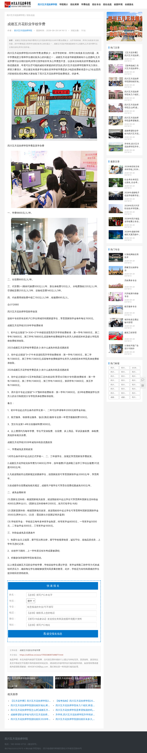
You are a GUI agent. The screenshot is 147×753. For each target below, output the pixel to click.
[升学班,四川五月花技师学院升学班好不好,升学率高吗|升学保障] (116, 144)
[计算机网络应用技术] (116, 255)
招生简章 (74, 4)
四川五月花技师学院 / (17, 15)
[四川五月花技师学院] (18, 2)
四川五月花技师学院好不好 (136, 372)
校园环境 (118, 4)
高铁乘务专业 (130, 280)
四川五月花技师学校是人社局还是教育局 (115, 389)
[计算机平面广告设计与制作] (116, 346)
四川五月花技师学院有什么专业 (136, 389)
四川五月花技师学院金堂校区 (125, 380)
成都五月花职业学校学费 (30, 650)
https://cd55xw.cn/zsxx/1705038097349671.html (41, 655)
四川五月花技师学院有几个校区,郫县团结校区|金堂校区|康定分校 (76, 705)
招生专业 (96, 4)
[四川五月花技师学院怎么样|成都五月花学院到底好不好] (116, 105)
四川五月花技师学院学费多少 (115, 372)
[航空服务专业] (116, 307)
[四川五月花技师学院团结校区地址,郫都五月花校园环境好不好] (116, 79)
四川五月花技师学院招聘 (136, 380)
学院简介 (63, 4)
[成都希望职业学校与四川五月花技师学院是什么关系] (116, 131)
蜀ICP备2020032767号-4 (15, 748)
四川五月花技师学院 (47, 4)
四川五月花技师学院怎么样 (125, 372)
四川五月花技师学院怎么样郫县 (115, 393)
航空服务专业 (130, 306)
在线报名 (129, 4)
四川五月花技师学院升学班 (136, 385)
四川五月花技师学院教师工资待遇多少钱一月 (125, 385)
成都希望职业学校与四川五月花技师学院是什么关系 (31, 714)
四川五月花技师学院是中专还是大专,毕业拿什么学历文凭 (115, 368)
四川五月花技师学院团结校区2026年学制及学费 (31, 719)
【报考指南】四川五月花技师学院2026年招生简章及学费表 (76, 700)
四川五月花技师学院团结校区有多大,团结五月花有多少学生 (76, 719)
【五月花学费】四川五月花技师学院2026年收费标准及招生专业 (31, 700)
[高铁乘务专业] (116, 281)
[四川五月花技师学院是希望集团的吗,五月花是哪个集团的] (116, 118)
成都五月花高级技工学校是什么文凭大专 (74, 678)
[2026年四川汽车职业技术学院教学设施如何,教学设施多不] (116, 206)
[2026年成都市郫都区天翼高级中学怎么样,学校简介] (116, 232)
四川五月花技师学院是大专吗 (136, 376)
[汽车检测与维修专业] (116, 294)
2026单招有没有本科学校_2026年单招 (132, 169)
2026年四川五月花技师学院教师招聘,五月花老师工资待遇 (136, 368)
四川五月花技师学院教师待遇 (115, 380)
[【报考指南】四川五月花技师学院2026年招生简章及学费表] (116, 66)
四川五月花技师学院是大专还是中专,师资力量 (125, 376)
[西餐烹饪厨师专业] (116, 268)
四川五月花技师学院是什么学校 (115, 376)
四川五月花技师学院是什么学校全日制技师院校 (136, 397)
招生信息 (107, 4)
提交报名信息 (54, 633)
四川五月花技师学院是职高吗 (125, 389)
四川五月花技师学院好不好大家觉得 (136, 393)
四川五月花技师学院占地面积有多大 (125, 368)
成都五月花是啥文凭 (115, 397)
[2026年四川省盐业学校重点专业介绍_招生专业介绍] (116, 219)
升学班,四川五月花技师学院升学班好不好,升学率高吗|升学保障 (76, 714)
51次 (83, 30)
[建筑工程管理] (116, 333)
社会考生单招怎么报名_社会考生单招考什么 (131, 182)
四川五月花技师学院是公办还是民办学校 (125, 393)
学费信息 (85, 4)
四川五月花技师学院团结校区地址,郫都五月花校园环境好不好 (31, 705)
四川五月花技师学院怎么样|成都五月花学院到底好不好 (31, 709)
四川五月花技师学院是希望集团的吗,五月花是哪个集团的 (76, 709)
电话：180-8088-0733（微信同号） (21, 744)
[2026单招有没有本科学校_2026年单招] (116, 167)
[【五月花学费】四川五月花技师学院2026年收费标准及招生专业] (116, 53)
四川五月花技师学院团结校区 (21, 678)
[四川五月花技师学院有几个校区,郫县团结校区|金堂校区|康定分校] (116, 92)
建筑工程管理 (130, 332)
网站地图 (29, 748)
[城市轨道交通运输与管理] (116, 320)
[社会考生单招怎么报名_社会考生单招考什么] (116, 180)
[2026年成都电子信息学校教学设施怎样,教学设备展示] (116, 193)
